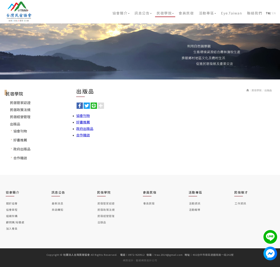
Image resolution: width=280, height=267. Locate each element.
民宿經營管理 (20, 116)
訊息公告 (58, 192)
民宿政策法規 (20, 109)
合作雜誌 (20, 157)
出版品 (15, 123)
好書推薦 (20, 139)
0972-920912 (136, 255)
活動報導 (194, 210)
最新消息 (57, 203)
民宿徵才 (241, 192)
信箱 (149, 255)
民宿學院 (257, 90)
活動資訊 (194, 203)
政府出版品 (21, 148)
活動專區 (195, 192)
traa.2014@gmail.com (168, 255)
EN (274, 13)
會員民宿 (150, 192)
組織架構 (12, 216)
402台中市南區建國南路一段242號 (213, 255)
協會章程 (12, 210)
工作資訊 (240, 203)
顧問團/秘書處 (15, 222)
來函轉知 (57, 210)
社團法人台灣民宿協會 (19, 12)
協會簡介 (12, 192)
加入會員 (12, 228)
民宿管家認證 (20, 102)
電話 (123, 255)
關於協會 (12, 203)
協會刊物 (20, 130)
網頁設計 (128, 260)
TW (268, 13)
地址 (187, 255)
